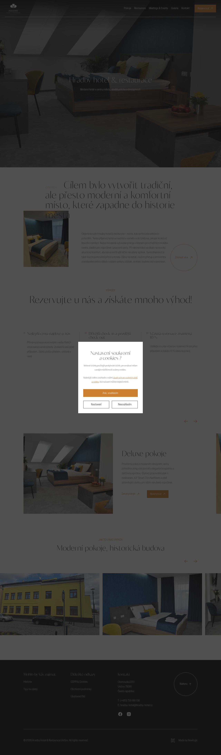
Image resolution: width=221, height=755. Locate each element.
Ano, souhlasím (110, 393)
